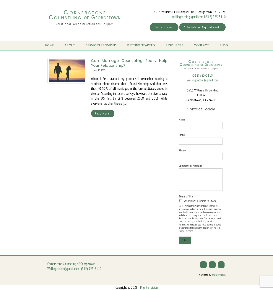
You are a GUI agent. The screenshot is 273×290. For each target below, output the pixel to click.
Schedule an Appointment (202, 27)
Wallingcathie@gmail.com (187, 16)
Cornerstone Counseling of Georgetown (71, 264)
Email (182, 135)
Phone (182, 150)
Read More (102, 113)
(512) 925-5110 (215, 16)
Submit (185, 240)
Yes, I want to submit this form (200, 201)
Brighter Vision (219, 274)
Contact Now (163, 27)
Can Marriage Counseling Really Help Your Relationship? (129, 63)
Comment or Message (190, 165)
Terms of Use (186, 196)
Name (182, 119)
